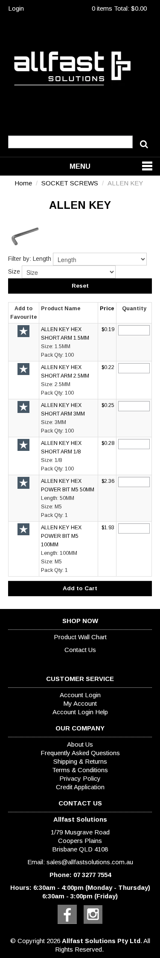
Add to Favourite (23, 331)
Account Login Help (80, 712)
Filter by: (19, 258)
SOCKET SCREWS (69, 183)
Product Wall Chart (80, 637)
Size (14, 271)
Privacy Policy (80, 778)
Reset (80, 286)
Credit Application (80, 787)
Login (16, 8)
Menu (80, 166)
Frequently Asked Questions (80, 752)
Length (42, 258)
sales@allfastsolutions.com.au (90, 862)
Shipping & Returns (80, 761)
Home (23, 183)
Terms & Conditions (80, 769)
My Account (80, 703)
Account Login (80, 694)
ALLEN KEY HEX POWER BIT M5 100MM (61, 536)
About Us (80, 744)
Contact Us (80, 649)
